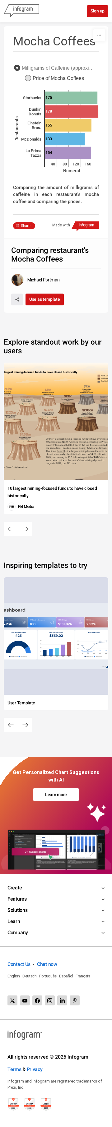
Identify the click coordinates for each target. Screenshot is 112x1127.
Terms (14, 1069)
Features (17, 899)
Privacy (35, 1069)
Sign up (98, 10)
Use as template (44, 299)
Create (14, 888)
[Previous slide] (11, 529)
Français (83, 976)
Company (17, 932)
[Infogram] (21, 11)
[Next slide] (25, 529)
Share (25, 226)
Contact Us (18, 964)
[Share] (17, 299)
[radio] (56, 68)
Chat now (47, 964)
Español (66, 976)
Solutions (17, 910)
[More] (99, 35)
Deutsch (29, 976)
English (13, 976)
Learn (13, 921)
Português (48, 976)
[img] (71, 97)
